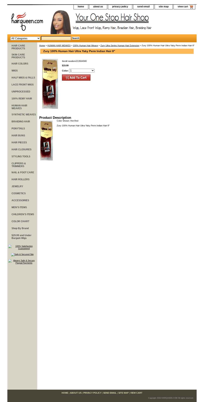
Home (42, 45)
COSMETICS (19, 193)
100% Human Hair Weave (85, 45)
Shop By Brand (20, 228)
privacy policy (120, 6)
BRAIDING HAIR (21, 121)
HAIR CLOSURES (21, 149)
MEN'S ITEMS (19, 207)
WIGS (15, 70)
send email (143, 6)
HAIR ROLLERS (20, 179)
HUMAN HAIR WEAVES (59, 45)
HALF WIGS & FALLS (23, 77)
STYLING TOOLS (21, 156)
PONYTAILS (18, 128)
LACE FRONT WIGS (23, 84)
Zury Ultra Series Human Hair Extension (119, 45)
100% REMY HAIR (22, 98)
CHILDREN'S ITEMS (23, 214)
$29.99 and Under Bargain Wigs (21, 237)
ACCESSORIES (20, 200)
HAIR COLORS (20, 63)
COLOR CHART (20, 221)
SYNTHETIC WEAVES (24, 114)
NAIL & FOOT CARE (23, 172)
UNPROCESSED (21, 91)
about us (98, 6)
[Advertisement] (22, 329)
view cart (183, 6)
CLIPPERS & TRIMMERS (19, 165)
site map (164, 6)
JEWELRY (17, 186)
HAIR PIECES (19, 142)
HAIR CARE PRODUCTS (18, 47)
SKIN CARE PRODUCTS (18, 56)
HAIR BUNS (18, 135)
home (81, 6)
